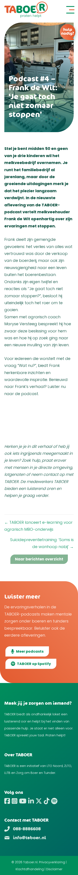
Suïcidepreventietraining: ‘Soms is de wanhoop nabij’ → (42, 543)
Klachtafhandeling (30, 869)
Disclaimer (54, 869)
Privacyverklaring (52, 862)
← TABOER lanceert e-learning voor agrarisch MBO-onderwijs (38, 526)
